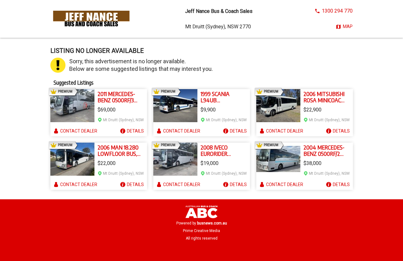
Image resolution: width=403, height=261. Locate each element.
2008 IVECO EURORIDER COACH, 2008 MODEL (216, 150)
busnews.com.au (212, 223)
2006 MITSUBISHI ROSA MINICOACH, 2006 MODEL (324, 97)
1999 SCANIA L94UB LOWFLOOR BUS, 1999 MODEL (220, 97)
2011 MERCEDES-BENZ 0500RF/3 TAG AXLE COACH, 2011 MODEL (118, 97)
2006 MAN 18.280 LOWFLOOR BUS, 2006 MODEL (118, 150)
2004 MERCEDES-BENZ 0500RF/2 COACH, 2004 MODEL (324, 150)
